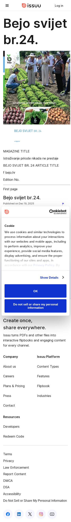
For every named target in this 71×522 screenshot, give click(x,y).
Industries (44, 396)
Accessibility (12, 494)
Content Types (48, 366)
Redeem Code (13, 436)
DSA (6, 487)
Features (43, 376)
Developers (11, 426)
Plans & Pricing (14, 386)
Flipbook (43, 386)
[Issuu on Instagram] (41, 514)
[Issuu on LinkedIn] (19, 514)
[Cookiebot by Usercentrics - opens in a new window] (50, 211)
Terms (7, 454)
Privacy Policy (43, 265)
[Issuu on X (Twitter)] (30, 514)
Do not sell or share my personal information (35, 305)
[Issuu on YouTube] (52, 514)
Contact (9, 405)
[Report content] (64, 204)
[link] (59, 5)
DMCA (8, 481)
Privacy (8, 461)
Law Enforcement (16, 467)
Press (7, 396)
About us (9, 366)
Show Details (49, 277)
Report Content (14, 474)
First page (10, 189)
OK (35, 291)
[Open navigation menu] (7, 5)
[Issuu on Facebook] (8, 514)
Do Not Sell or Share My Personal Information (35, 500)
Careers (8, 376)
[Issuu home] (31, 5)
